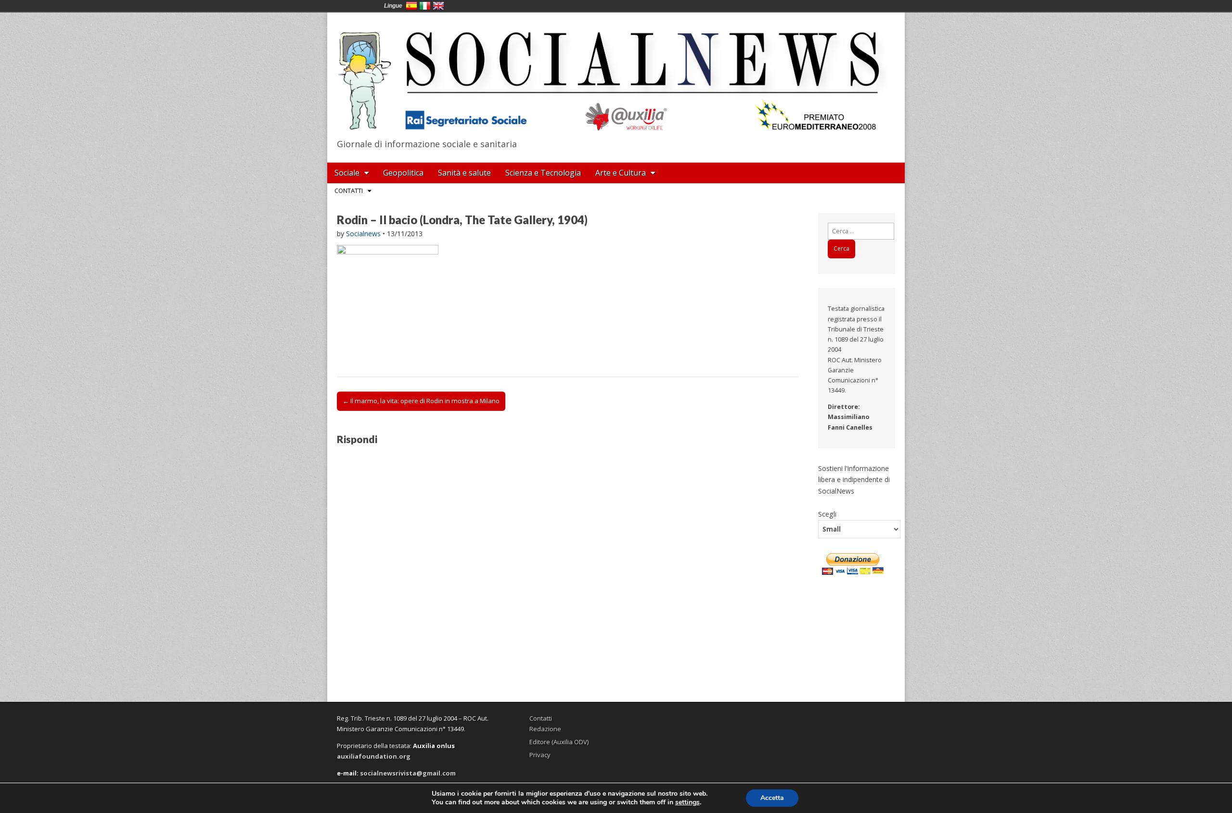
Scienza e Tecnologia (543, 172)
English (438, 6)
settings (687, 802)
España (411, 6)
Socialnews (363, 233)
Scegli (827, 514)
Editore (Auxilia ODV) (559, 741)
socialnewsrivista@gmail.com (408, 773)
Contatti (348, 190)
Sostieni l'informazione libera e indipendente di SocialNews (854, 479)
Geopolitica (403, 172)
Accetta (772, 797)
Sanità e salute (464, 172)
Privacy (540, 754)
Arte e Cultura (620, 172)
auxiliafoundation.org (374, 756)
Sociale (346, 172)
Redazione (545, 728)
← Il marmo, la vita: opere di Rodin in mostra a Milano (421, 400)
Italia (425, 6)
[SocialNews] (616, 74)
